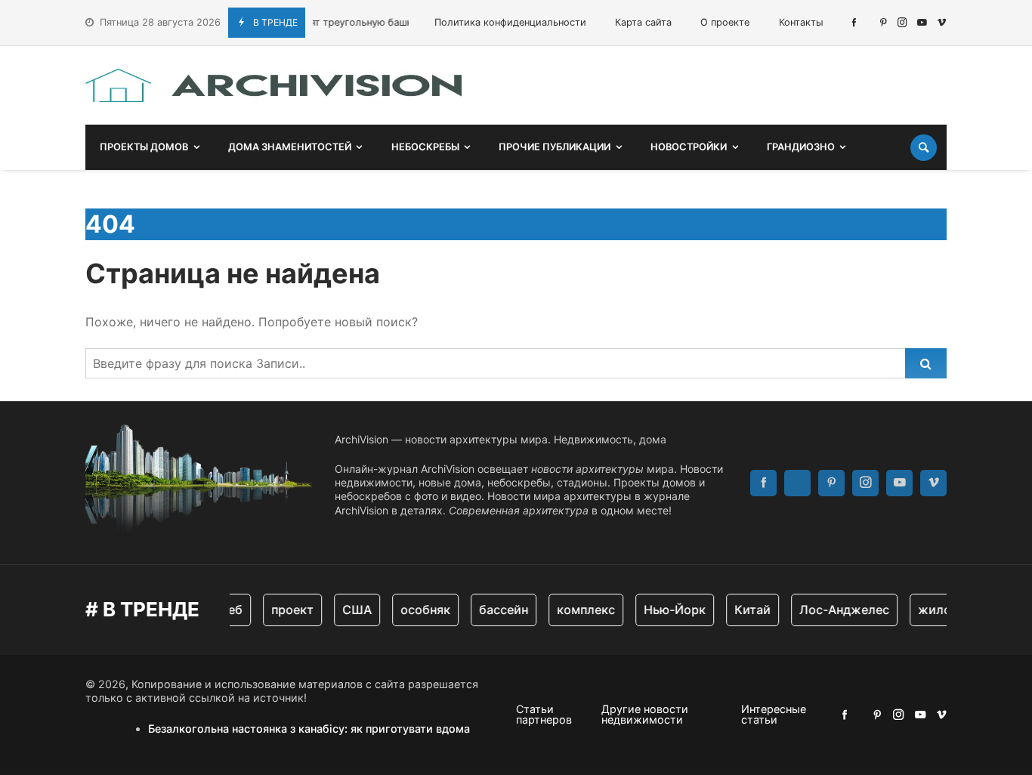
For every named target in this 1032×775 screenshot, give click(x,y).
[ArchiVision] (273, 85)
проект (285, 609)
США (350, 609)
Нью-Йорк (668, 609)
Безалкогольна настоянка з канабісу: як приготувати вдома (309, 728)
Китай (746, 609)
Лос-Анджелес (837, 609)
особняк (418, 609)
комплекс (579, 609)
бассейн (496, 609)
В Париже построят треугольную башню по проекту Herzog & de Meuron (364, 22)
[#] (854, 22)
